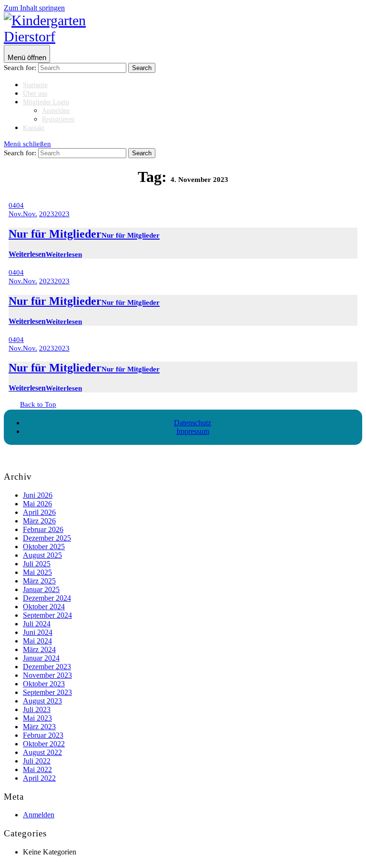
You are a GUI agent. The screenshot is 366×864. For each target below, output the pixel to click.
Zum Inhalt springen (34, 8)
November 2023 (47, 675)
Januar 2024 (41, 658)
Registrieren (58, 119)
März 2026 (39, 521)
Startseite (35, 85)
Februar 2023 (43, 735)
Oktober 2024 (44, 607)
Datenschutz (192, 423)
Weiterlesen (45, 254)
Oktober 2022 (44, 744)
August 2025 (42, 555)
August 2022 (42, 752)
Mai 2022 (37, 769)
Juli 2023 (37, 709)
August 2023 (42, 701)
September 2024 (47, 615)
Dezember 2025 (47, 538)
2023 (54, 214)
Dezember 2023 (47, 667)
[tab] (27, 54)
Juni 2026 (37, 495)
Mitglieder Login (46, 102)
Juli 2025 (37, 564)
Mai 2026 (37, 504)
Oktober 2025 (44, 547)
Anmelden (56, 110)
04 (16, 205)
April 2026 (39, 512)
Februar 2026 (43, 529)
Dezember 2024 (47, 598)
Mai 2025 (37, 572)
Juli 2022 (37, 761)
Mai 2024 (37, 641)
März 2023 (39, 727)
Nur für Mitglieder (84, 234)
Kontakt (33, 127)
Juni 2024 (37, 632)
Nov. (23, 214)
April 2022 (39, 778)
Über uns (35, 93)
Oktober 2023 (44, 684)
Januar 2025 (41, 589)
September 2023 (47, 692)
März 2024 (39, 649)
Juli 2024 (37, 624)
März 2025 (39, 581)
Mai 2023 (37, 718)
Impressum (192, 431)
